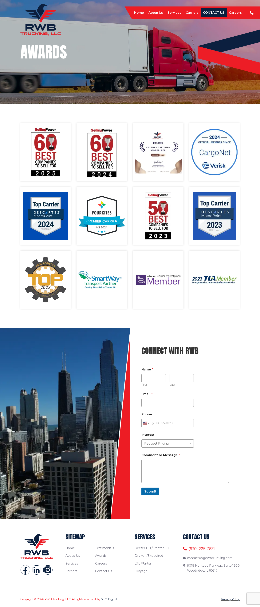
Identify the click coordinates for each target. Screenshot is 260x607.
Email (147, 394)
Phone (146, 414)
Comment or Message (160, 455)
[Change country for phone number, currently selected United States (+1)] (145, 423)
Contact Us (213, 12)
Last (172, 384)
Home (139, 12)
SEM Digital (109, 599)
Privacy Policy (230, 599)
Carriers (192, 12)
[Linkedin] (36, 570)
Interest (147, 435)
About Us (155, 12)
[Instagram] (48, 570)
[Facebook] (25, 570)
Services (174, 12)
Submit (150, 491)
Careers (235, 12)
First (144, 384)
